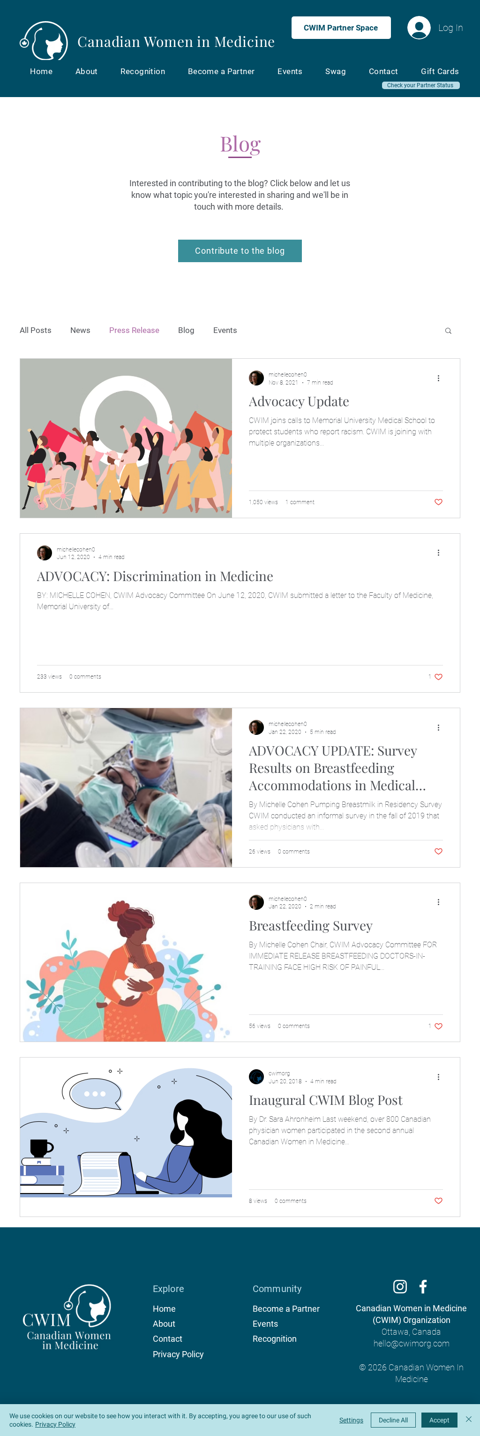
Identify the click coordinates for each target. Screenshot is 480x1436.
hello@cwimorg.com (412, 1343)
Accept (439, 1420)
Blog (186, 330)
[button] (448, 331)
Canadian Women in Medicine (176, 41)
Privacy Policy (55, 1424)
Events (225, 330)
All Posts (36, 330)
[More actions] (441, 378)
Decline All (393, 1420)
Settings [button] (351, 1420)
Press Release (134, 330)
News (80, 330)
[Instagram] (400, 1286)
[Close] (468, 1420)
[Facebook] (423, 1286)
